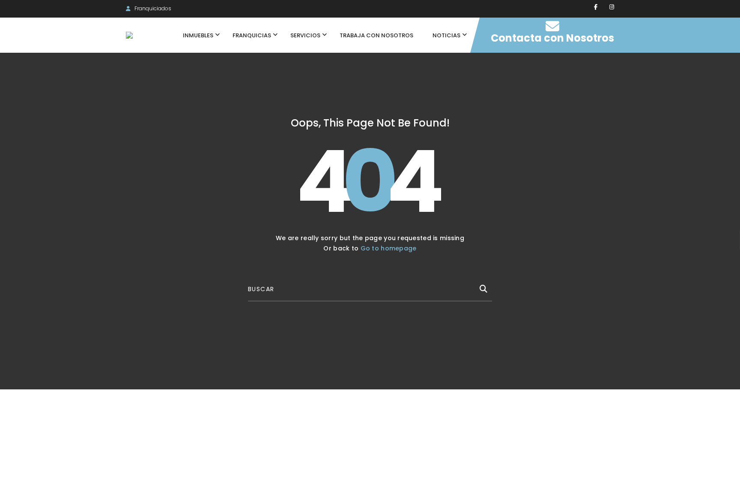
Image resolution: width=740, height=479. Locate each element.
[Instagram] (611, 7)
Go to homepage (389, 248)
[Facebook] (595, 7)
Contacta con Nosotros (552, 38)
